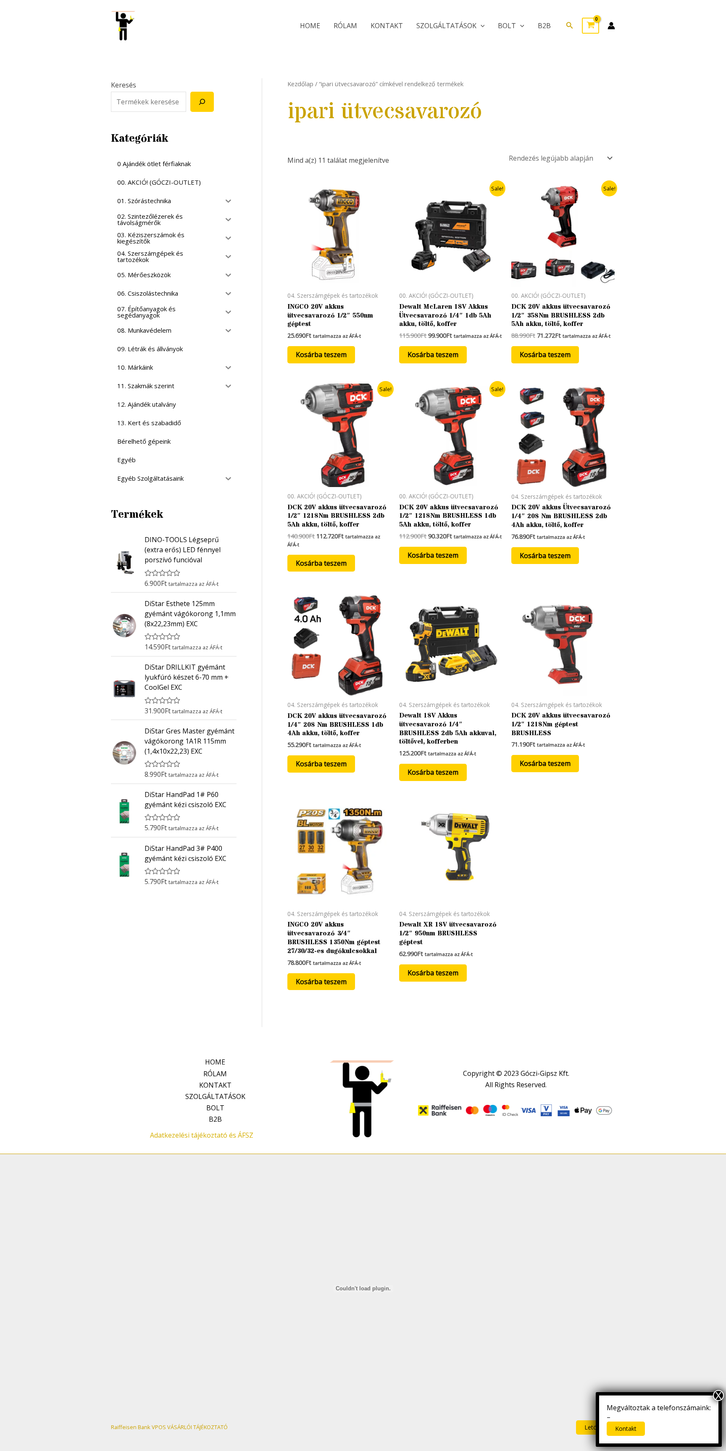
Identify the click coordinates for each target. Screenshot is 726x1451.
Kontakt (626, 1428)
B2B (544, 25)
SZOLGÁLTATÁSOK (446, 25)
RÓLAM (345, 25)
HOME (310, 25)
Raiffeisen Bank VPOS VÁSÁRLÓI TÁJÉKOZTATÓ (169, 1427)
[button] (569, 25)
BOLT (507, 25)
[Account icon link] (611, 25)
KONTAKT (387, 25)
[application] (480, 25)
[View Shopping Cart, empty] (590, 26)
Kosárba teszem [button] (321, 354)
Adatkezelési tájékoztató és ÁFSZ (201, 1135)
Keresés (123, 85)
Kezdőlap (300, 83)
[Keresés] (202, 102)
